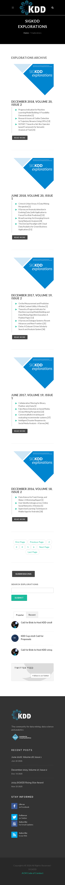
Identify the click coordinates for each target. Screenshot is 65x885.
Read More (19, 138)
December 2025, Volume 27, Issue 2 (29, 770)
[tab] (20, 615)
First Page (20, 542)
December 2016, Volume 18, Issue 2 (31, 490)
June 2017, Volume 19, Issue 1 (32, 396)
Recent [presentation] (32, 614)
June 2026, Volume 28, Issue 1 (26, 757)
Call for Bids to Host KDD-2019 (36, 650)
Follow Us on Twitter (40, 675)
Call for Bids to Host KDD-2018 (36, 622)
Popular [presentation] (20, 615)
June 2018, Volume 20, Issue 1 (32, 197)
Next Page (44, 547)
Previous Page (37, 542)
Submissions (23, 574)
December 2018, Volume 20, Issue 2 (31, 103)
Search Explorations (24, 584)
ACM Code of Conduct (32, 873)
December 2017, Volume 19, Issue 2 (31, 297)
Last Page (32, 552)
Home (26, 33)
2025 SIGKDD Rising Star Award (27, 782)
